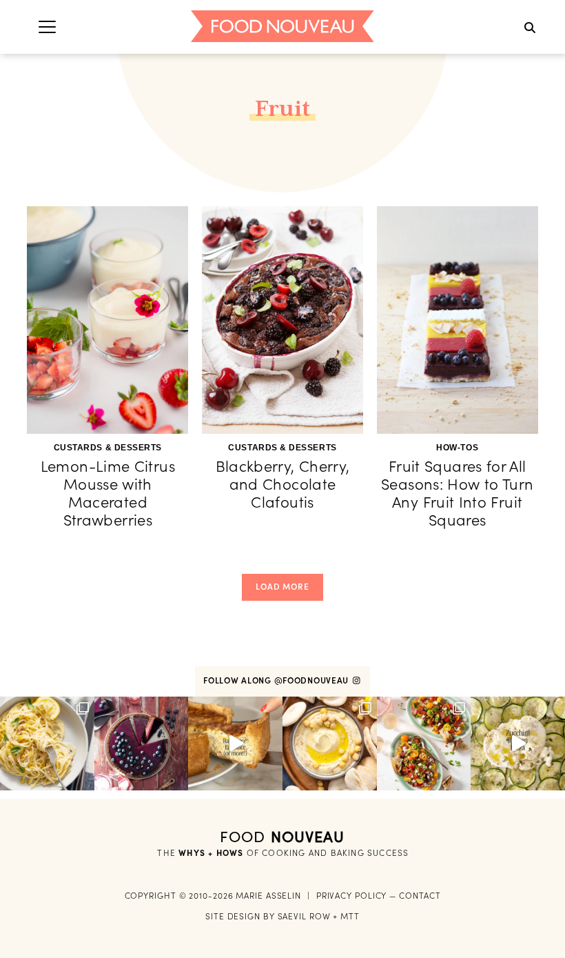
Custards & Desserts (108, 447)
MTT (350, 916)
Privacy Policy (351, 895)
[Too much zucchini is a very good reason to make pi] (518, 744)
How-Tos (457, 447)
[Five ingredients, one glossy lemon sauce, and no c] (47, 744)
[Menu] (47, 27)
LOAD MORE (282, 586)
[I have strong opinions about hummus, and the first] (329, 744)
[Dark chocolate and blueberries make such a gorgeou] (141, 744)
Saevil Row (304, 916)
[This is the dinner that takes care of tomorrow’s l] (235, 744)
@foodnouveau (312, 680)
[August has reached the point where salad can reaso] (424, 744)
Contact (419, 895)
